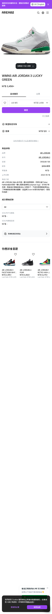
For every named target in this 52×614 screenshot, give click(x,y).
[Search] (38, 13)
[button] (43, 13)
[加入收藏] (5, 103)
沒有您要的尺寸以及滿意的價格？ (26, 141)
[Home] (8, 12)
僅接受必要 (15, 607)
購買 (26, 110)
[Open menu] (47, 13)
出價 (38, 94)
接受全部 (37, 607)
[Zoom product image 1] (26, 43)
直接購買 (14, 94)
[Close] (33, 66)
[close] (48, 4)
